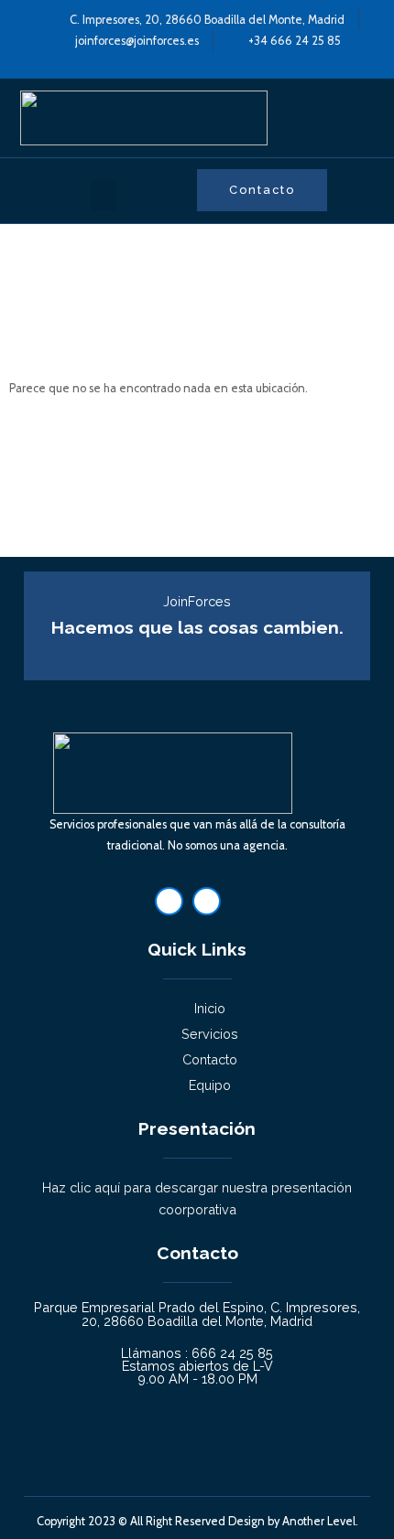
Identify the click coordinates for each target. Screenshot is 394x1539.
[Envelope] (206, 901)
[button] (103, 195)
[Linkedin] (169, 901)
